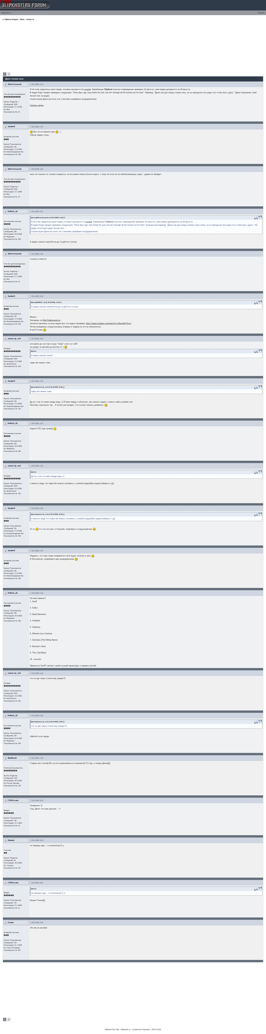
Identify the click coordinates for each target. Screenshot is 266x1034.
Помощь (261, 13)
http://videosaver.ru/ (51, 320)
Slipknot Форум (11, 19)
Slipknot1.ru (6, 13)
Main (22, 19)
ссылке (87, 89)
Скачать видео (37, 105)
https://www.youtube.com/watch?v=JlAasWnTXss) (108, 323)
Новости (30, 19)
